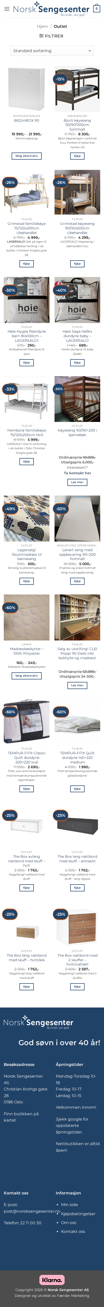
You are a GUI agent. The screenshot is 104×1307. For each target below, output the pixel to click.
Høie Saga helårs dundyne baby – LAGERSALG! (77, 335)
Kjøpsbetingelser (78, 1213)
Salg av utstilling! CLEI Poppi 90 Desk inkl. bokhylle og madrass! (77, 653)
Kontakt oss (73, 1231)
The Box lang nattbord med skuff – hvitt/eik (26, 957)
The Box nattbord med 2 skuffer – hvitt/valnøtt (77, 959)
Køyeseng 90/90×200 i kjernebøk (77, 432)
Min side (69, 1204)
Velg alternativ (26, 156)
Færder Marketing (73, 1295)
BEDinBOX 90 (26, 120)
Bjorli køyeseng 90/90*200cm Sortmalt (77, 124)
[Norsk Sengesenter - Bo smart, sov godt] (51, 8)
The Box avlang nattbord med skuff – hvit (26, 860)
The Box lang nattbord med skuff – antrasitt (77, 858)
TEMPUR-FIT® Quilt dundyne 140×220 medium (77, 757)
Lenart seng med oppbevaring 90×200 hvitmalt (77, 554)
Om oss (68, 1222)
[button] (7, 9)
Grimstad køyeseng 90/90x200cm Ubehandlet (77, 228)
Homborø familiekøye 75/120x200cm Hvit (26, 432)
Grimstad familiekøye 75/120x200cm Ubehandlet (27, 228)
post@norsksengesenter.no (32, 1211)
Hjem (42, 26)
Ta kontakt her (77, 473)
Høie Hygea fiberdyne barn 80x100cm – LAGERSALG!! (27, 335)
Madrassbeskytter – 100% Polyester (27, 651)
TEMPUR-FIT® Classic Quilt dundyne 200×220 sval (27, 757)
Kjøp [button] (77, 156)
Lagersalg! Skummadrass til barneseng (27, 554)
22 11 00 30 (30, 1222)
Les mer (77, 482)
